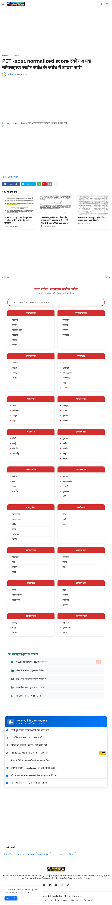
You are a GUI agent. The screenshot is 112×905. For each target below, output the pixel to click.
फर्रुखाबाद (15, 534)
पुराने (106, 277)
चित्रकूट (15, 557)
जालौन (65, 519)
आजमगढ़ (66, 557)
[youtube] (56, 885)
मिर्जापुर (14, 623)
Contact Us (76, 900)
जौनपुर (14, 377)
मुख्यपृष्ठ (5, 55)
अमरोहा (65, 443)
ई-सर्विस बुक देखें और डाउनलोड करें (26, 737)
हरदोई (14, 325)
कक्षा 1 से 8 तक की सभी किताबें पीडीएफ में (31, 679)
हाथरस (14, 486)
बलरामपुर (66, 600)
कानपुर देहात (16, 519)
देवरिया (65, 410)
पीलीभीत (15, 448)
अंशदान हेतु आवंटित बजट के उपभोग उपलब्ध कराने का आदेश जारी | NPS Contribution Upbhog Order (55, 220)
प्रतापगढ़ (66, 335)
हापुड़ (64, 383)
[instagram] (62, 885)
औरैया (14, 524)
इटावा (14, 529)
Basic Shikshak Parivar (52, 896)
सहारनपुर (66, 623)
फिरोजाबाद (16, 410)
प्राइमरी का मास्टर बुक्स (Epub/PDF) (30, 687)
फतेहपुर (65, 325)
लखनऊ (15, 320)
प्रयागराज (66, 320)
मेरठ (64, 362)
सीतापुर (14, 340)
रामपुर (65, 453)
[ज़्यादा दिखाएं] (55, 184)
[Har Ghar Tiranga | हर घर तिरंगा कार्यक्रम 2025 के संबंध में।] (93, 205)
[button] (3, 4)
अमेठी (64, 496)
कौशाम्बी (65, 330)
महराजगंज (66, 420)
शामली (65, 632)
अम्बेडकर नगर (67, 481)
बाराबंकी (65, 486)
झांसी (64, 514)
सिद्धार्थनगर (16, 600)
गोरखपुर (65, 405)
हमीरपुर (14, 567)
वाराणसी (15, 362)
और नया (6, 277)
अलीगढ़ (14, 476)
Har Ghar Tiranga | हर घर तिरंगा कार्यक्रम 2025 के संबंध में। (92, 219)
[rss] (68, 885)
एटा (13, 481)
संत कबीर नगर (17, 595)
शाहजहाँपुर (16, 453)
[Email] (49, 184)
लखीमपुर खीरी (17, 330)
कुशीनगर (65, 415)
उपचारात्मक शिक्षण (43, 854)
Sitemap (88, 900)
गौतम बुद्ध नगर (67, 372)
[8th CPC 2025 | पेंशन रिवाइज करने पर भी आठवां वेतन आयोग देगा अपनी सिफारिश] (19, 205)
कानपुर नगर (16, 514)
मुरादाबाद (65, 438)
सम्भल (65, 458)
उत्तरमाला (31, 854)
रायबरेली (15, 335)
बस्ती (14, 590)
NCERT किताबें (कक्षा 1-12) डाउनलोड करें (58, 662)
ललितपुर (65, 524)
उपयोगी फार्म (70, 854)
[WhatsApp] (39, 184)
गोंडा (64, 590)
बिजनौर (65, 448)
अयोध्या (65, 476)
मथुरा (14, 420)
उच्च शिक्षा (9, 854)
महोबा (14, 572)
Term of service (62, 900)
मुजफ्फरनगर (67, 627)
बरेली (14, 438)
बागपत (65, 387)
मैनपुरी (14, 415)
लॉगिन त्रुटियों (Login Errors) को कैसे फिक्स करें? (33, 768)
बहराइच (65, 595)
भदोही (14, 627)
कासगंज (15, 491)
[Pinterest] (44, 184)
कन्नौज (14, 539)
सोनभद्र (15, 632)
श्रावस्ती (65, 605)
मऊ (64, 567)
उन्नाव (14, 345)
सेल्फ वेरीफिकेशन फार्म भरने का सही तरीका (30, 760)
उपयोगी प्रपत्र (58, 854)
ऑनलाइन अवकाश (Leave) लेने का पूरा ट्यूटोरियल (34, 775)
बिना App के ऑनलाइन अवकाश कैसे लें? (29, 782)
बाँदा (13, 562)
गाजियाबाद (66, 377)
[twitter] (50, 885)
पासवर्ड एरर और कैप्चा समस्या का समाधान (58, 752)
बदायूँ (14, 443)
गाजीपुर (14, 372)
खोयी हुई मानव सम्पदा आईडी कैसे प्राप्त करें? (30, 730)
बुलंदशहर (66, 368)
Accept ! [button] (11, 898)
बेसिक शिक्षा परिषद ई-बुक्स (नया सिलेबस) (30, 670)
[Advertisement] (56, 31)
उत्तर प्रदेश (20, 854)
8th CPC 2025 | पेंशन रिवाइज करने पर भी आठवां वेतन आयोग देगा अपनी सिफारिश (19, 220)
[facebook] (44, 885)
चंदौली (14, 368)
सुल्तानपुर (66, 491)
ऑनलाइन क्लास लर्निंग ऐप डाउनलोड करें (30, 696)
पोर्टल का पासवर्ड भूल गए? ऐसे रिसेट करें (29, 745)
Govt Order (14, 55)
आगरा (14, 405)
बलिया (65, 562)
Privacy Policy (46, 900)
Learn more (25, 892)
